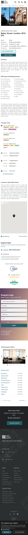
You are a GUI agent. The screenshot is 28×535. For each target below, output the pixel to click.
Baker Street (14, 5)
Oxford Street (4, 389)
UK (5, 5)
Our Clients (5, 473)
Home (2, 5)
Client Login (17, 482)
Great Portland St (5, 382)
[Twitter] (10, 514)
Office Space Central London (9, 493)
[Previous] (4, 16)
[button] (14, 529)
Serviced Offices (6, 477)
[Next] (23, 16)
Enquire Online (14, 423)
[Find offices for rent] (19, 2)
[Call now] (22, 2)
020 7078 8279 (14, 250)
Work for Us (17, 475)
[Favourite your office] (15, 2)
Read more (13, 528)
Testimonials (5, 475)
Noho (2, 385)
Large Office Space (6, 482)
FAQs (3, 471)
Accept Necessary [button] (19, 532)
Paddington (4, 391)
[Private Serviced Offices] (22, 42)
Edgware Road (12, 143)
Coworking (5, 479)
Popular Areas (6, 488)
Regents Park (12, 138)
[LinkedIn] (18, 514)
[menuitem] (8, 471)
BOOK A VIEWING (8, 55)
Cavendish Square (5, 380)
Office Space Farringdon (8, 498)
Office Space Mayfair (7, 495)
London (9, 5)
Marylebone (12, 133)
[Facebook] (14, 514)
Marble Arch (4, 378)
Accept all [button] (6, 532)
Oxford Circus (4, 387)
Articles (16, 473)
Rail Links (6, 203)
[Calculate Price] (18, 51)
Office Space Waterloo (7, 500)
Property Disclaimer (23, 236)
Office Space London (7, 491)
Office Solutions (18, 477)
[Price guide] (22, 48)
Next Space (22, 400)
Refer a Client (17, 471)
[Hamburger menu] (25, 2)
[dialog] (14, 528)
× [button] (26, 522)
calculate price (9, 51)
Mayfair (3, 394)
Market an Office (18, 479)
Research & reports (7, 484)
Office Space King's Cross (8, 502)
